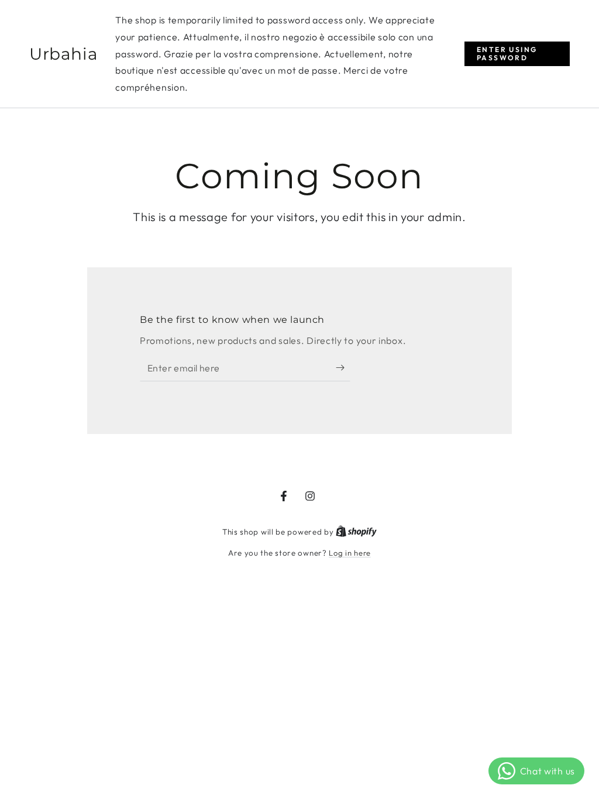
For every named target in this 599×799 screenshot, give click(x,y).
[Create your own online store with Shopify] (356, 531)
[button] (517, 54)
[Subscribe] (343, 368)
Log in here (350, 552)
